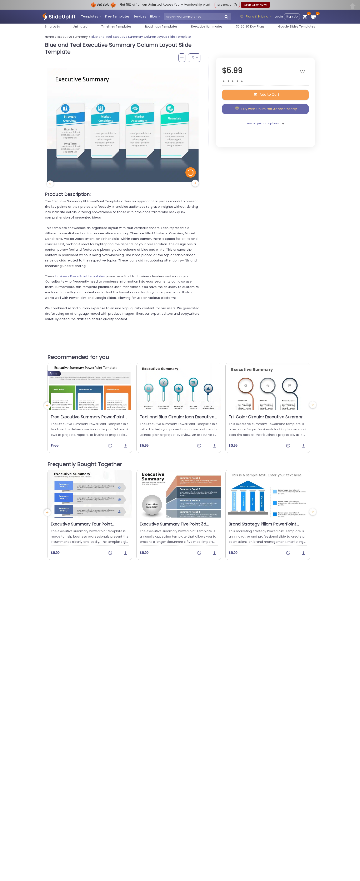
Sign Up (292, 16)
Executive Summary (73, 37)
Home (49, 37)
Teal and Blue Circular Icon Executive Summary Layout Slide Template (177, 419)
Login (279, 16)
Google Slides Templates (296, 27)
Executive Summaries (206, 27)
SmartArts (52, 27)
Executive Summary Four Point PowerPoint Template (81, 526)
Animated (80, 27)
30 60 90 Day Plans (250, 27)
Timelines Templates (116, 27)
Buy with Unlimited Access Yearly (269, 109)
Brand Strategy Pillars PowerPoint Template (262, 526)
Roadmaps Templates (161, 27)
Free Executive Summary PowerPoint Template (88, 419)
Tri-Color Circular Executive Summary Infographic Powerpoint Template (267, 419)
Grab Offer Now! (255, 4)
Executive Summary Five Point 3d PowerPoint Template (173, 526)
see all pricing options (263, 123)
